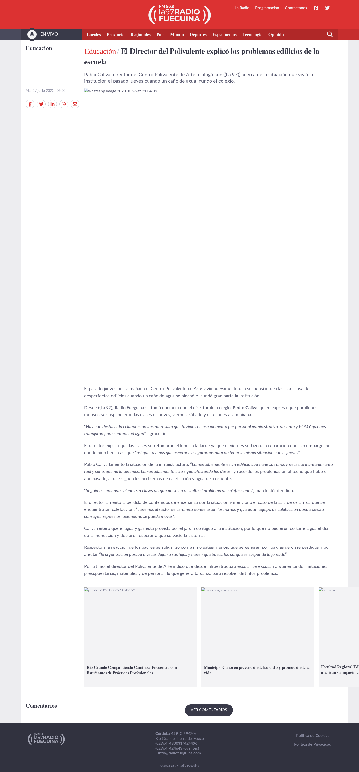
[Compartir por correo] (75, 104)
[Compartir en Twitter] (41, 104)
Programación (267, 8)
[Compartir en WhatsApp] (63, 104)
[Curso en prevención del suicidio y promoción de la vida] (257, 637)
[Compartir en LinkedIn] (52, 104)
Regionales (140, 34)
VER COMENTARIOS (209, 710)
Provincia (116, 34)
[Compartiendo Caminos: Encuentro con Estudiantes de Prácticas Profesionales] (140, 637)
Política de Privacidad (312, 744)
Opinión (276, 34)
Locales (94, 34)
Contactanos (296, 8)
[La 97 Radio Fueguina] (180, 14)
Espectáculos (224, 34)
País (160, 34)
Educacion (39, 47)
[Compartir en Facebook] (30, 104)
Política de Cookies (312, 736)
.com (179, 753)
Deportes (198, 34)
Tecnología (253, 34)
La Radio (242, 8)
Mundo (177, 34)
